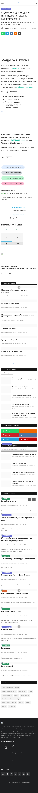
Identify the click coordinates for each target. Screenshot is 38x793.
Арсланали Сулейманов (11, 28)
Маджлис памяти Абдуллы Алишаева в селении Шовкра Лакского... (17, 316)
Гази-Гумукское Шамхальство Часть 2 (22, 753)
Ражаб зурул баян (8, 501)
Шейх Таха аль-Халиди (19, 463)
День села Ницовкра (8, 328)
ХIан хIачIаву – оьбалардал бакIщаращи (18, 559)
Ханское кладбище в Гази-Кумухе (15, 575)
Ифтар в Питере (8, 630)
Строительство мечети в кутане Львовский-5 (21, 746)
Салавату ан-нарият (18, 378)
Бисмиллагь (6, 648)
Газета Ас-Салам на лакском (9, 563)
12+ (26, 786)
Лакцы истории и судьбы (9, 702)
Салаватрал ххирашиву (19, 210)
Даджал (4, 706)
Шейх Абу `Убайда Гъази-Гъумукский (23, 472)
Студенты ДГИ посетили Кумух (12, 351)
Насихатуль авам (7, 695)
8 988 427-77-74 (10, 193)
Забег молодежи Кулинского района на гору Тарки (18, 519)
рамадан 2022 (22, 691)
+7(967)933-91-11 (17, 140)
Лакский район (6, 9)
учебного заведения (25, 87)
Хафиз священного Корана (20, 387)
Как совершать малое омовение (21, 761)
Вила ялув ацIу (7, 666)
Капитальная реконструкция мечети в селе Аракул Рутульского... (23, 414)
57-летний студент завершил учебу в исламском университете (16, 539)
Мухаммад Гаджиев (17, 465)
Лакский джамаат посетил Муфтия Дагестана (22, 482)
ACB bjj (16, 695)
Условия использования (16, 786)
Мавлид (28, 702)
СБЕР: (3, 193)
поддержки (14, 68)
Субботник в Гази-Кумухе (10, 303)
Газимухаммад (25, 695)
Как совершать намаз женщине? (15, 593)
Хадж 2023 (12, 706)
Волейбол (5, 699)
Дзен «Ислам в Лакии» (13, 173)
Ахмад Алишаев (5, 320)
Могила (17, 687)
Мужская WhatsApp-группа (14, 178)
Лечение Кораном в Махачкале (21, 395)
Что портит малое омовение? (21, 404)
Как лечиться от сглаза (11, 611)
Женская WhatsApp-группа (14, 183)
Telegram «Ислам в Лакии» (15, 167)
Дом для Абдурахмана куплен (19, 218)
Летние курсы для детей (9, 691)
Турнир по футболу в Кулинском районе (24, 454)
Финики (21, 702)
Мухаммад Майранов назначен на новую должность (15, 291)
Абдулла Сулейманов (7, 652)
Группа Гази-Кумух (7, 687)
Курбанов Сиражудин (7, 505)
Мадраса (9, 158)
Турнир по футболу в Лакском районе (14, 340)
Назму (30, 691)
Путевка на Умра (15, 699)
